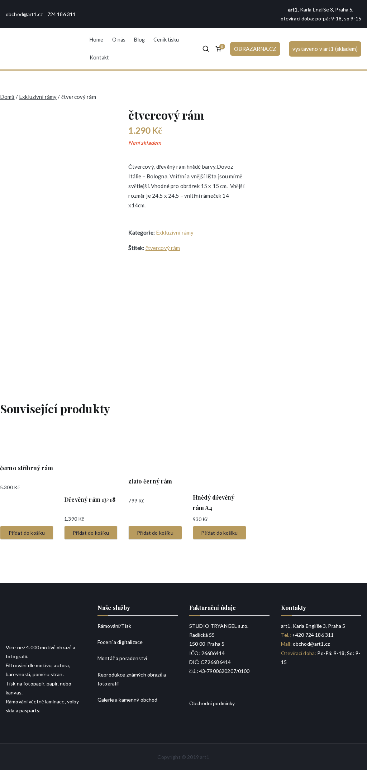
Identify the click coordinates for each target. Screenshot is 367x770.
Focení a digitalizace (120, 642)
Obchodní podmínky (212, 703)
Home (97, 40)
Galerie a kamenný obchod (127, 700)
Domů (7, 96)
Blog (139, 40)
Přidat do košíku (27, 533)
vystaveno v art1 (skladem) (325, 48)
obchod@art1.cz (24, 14)
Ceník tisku (166, 40)
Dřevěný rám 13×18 (89, 499)
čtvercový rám (163, 248)
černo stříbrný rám (26, 468)
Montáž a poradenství (122, 658)
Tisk (126, 626)
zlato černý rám (150, 481)
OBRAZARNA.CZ (255, 48)
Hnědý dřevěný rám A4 (214, 502)
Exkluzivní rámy (38, 96)
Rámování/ (109, 626)
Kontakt (99, 57)
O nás (119, 40)
